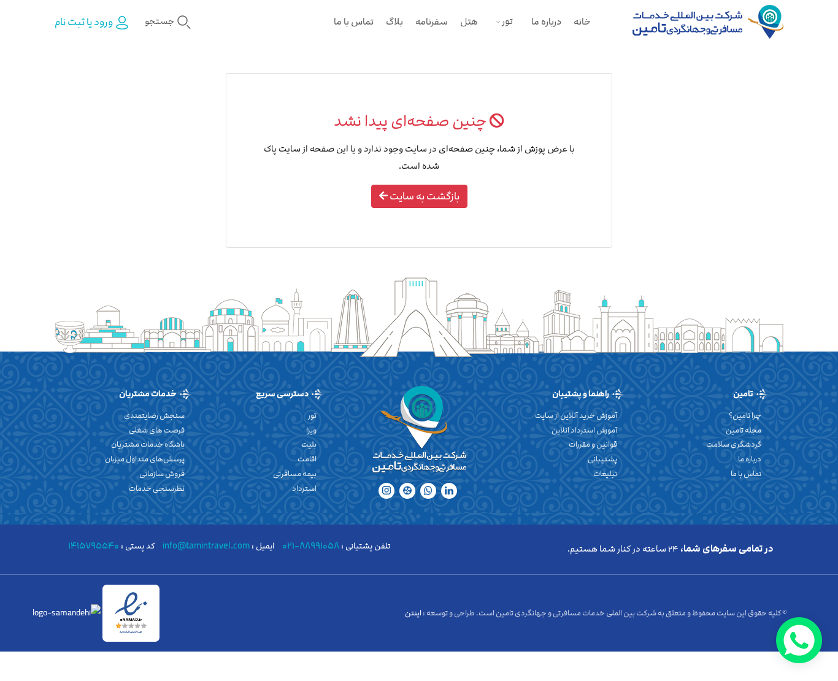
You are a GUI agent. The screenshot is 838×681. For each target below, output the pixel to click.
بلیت (309, 444)
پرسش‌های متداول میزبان (145, 458)
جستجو (160, 21)
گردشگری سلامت (733, 444)
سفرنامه (431, 22)
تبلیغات (605, 473)
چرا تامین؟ (745, 415)
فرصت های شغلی (157, 430)
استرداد (304, 488)
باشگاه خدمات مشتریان (148, 444)
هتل (469, 22)
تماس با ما (354, 22)
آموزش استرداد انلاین (584, 430)
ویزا (311, 430)
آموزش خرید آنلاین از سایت (576, 415)
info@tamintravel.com (206, 546)
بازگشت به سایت (423, 196)
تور (506, 21)
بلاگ (394, 22)
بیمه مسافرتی (295, 473)
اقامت (307, 458)
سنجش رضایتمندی (154, 415)
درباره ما (546, 22)
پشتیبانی (602, 458)
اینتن (414, 612)
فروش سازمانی (162, 473)
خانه (582, 22)
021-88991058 (310, 546)
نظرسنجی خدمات (157, 488)
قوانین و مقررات (593, 444)
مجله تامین (743, 430)
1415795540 (93, 546)
